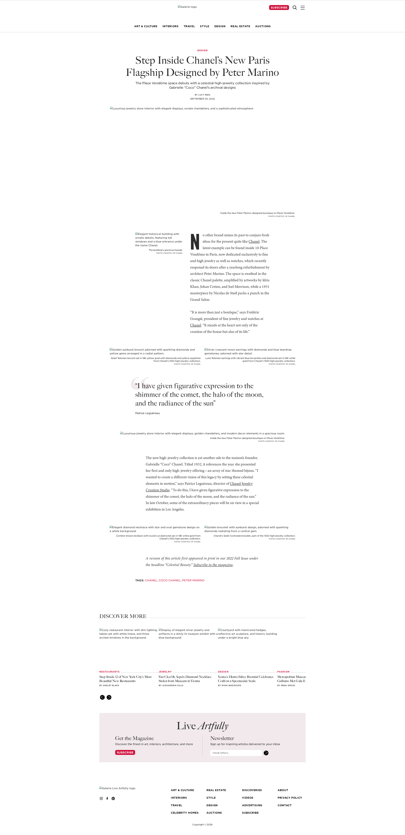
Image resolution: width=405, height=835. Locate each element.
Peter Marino (193, 580)
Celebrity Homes (185, 812)
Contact (285, 805)
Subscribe (279, 7)
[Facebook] (107, 798)
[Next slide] (109, 697)
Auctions (214, 812)
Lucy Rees (204, 95)
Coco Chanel (170, 580)
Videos (247, 797)
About (283, 790)
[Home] (202, 11)
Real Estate (216, 790)
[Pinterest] (113, 798)
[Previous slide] (102, 697)
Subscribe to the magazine (213, 565)
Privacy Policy (290, 797)
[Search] (294, 7)
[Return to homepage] (122, 788)
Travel (176, 805)
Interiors (179, 797)
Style (211, 797)
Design (212, 805)
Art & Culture (182, 790)
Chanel (254, 242)
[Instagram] (101, 798)
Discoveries (252, 790)
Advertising (252, 805)
